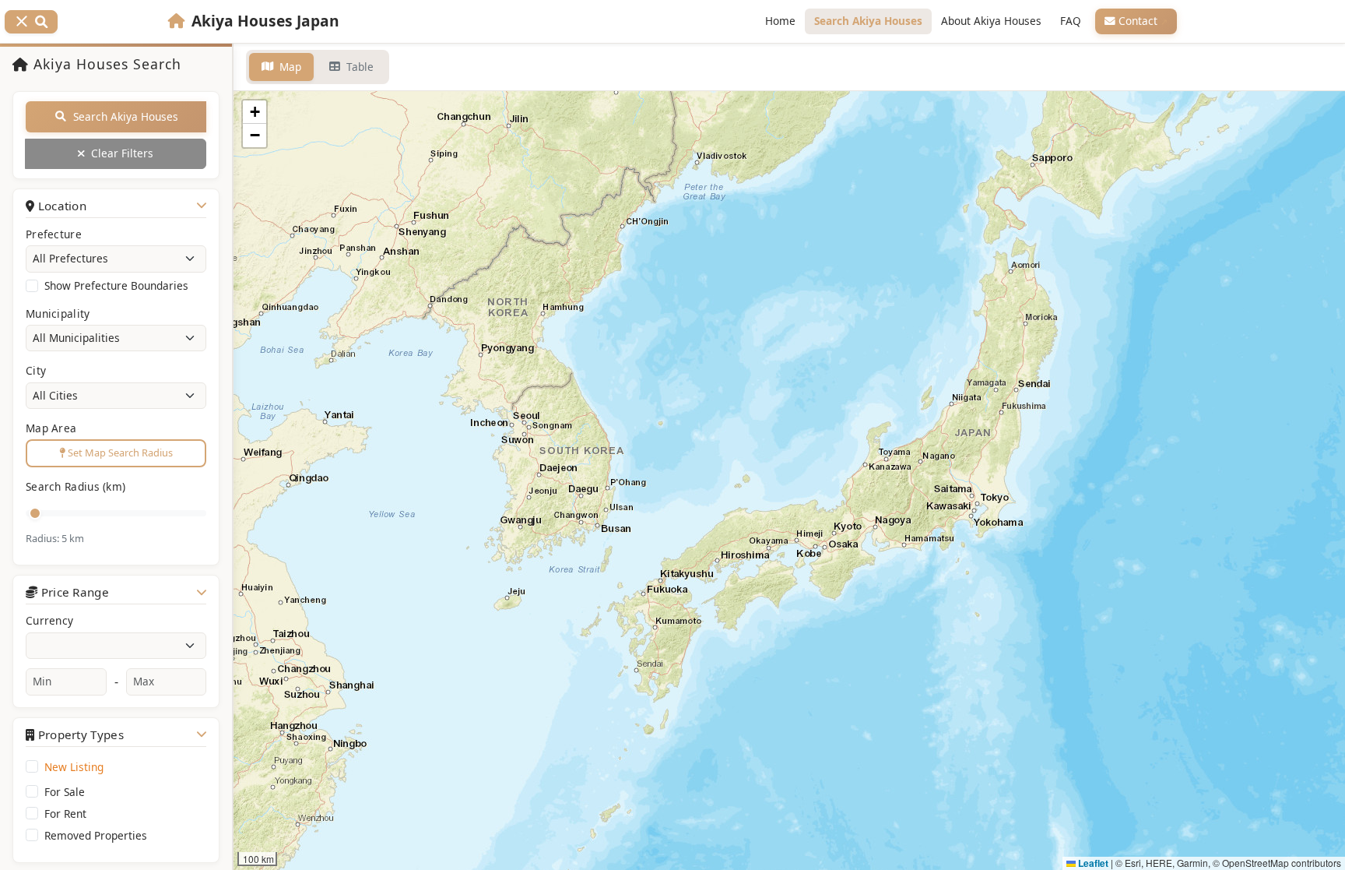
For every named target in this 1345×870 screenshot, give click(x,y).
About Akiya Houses (991, 20)
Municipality (58, 313)
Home (780, 20)
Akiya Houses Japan (265, 20)
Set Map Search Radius (119, 453)
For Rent (65, 814)
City (36, 370)
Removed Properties (95, 835)
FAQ (1070, 20)
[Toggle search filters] (31, 21)
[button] (254, 112)
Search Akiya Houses (868, 20)
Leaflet (1092, 863)
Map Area (51, 428)
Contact (1139, 20)
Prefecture (54, 234)
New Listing (74, 767)
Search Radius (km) (75, 486)
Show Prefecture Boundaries (116, 286)
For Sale (64, 792)
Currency (49, 620)
